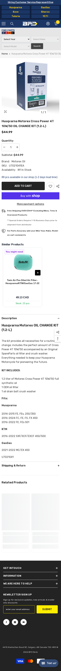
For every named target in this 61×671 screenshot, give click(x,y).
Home (5, 53)
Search (37, 46)
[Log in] (48, 24)
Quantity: (8, 140)
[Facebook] (6, 622)
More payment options (30, 204)
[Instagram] (15, 622)
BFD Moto (33, 652)
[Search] (12, 24)
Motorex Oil (18, 161)
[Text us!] (48, 663)
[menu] (4, 24)
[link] (16, 539)
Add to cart (23, 185)
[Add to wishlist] (50, 186)
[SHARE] (56, 186)
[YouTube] (23, 622)
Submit (47, 609)
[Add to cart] (38, 272)
